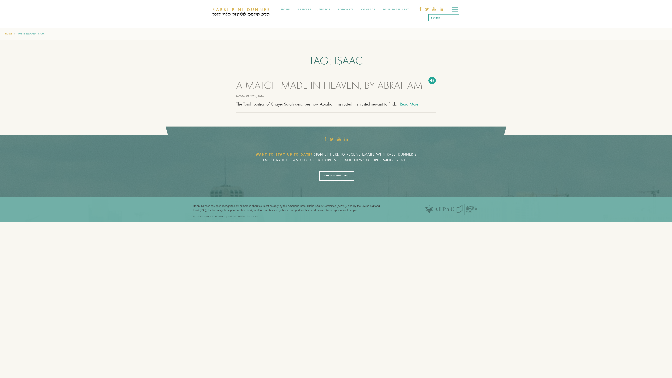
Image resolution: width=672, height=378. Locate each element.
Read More (409, 104)
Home (285, 9)
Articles (304, 9)
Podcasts (346, 9)
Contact (368, 9)
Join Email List (396, 9)
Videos (325, 9)
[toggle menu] (455, 10)
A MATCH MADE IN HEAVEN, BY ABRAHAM (329, 86)
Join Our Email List (335, 175)
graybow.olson (247, 216)
